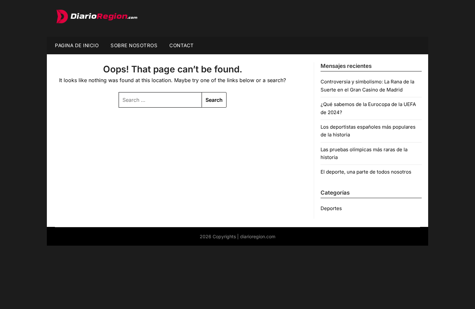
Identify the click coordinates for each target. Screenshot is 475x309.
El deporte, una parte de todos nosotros (366, 172)
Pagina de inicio (77, 45)
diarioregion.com (257, 236)
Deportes (331, 208)
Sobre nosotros (134, 45)
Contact (181, 45)
